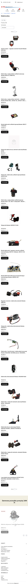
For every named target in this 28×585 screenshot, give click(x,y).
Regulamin (3, 561)
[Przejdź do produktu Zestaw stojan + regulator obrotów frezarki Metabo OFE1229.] (14, 40)
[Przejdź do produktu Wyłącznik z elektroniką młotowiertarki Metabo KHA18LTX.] (14, 318)
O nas (2, 576)
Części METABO (7, 13)
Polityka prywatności (5, 558)
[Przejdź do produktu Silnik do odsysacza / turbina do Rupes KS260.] (14, 516)
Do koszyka (4, 56)
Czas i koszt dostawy (5, 550)
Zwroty (2, 547)
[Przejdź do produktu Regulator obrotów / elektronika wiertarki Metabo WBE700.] (14, 293)
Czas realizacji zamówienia (6, 546)
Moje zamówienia (4, 567)
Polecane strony (4, 579)
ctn (1, 13)
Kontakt (2, 578)
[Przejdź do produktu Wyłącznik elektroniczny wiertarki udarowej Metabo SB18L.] (14, 141)
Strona (12, 31)
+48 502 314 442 (6, 2)
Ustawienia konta (4, 570)
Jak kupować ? (4, 559)
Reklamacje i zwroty (5, 551)
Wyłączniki (13, 13)
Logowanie (3, 566)
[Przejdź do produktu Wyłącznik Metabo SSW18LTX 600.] (14, 217)
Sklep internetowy (12, 583)
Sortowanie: (3, 25)
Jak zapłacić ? (4, 549)
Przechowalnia (4, 569)
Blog (2, 577)
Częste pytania (4, 557)
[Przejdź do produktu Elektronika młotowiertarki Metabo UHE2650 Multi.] (14, 368)
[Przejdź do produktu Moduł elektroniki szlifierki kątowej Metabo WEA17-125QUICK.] (14, 116)
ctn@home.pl (19, 2)
